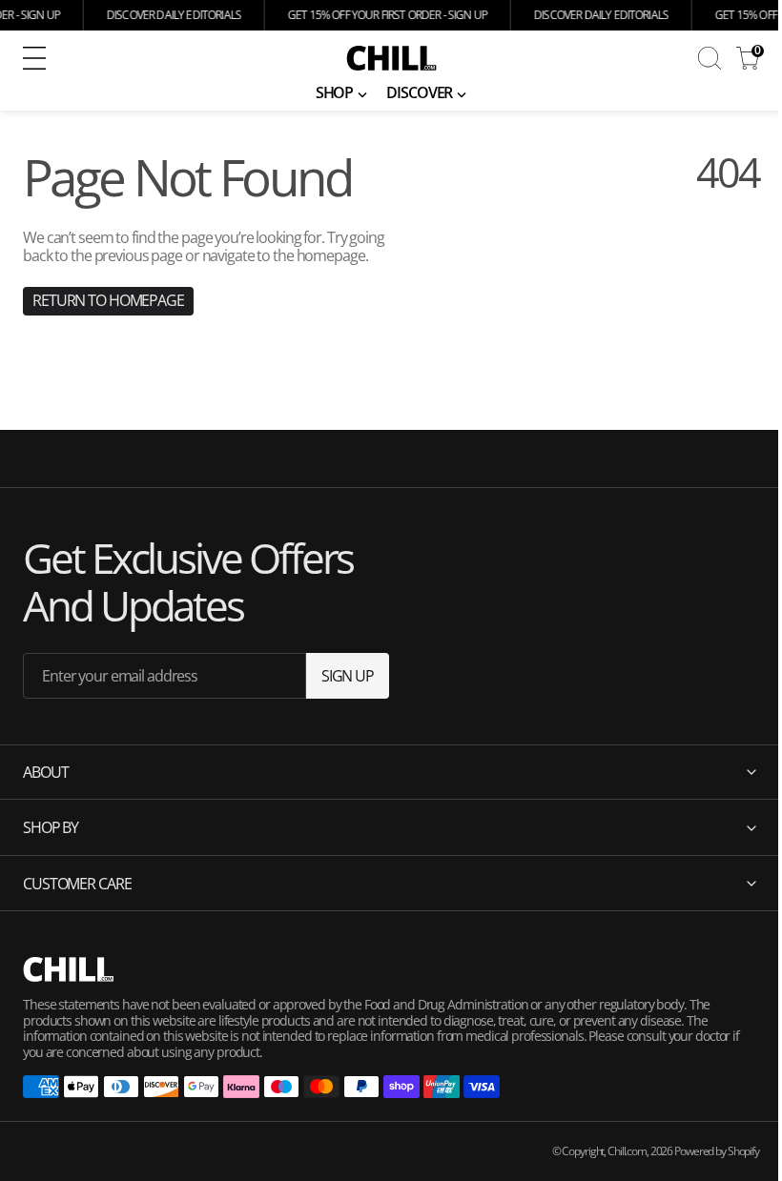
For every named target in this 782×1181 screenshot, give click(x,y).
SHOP (335, 92)
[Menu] (34, 58)
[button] (160, 58)
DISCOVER (419, 92)
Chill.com (612, 1151)
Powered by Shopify (702, 1151)
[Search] (709, 58)
